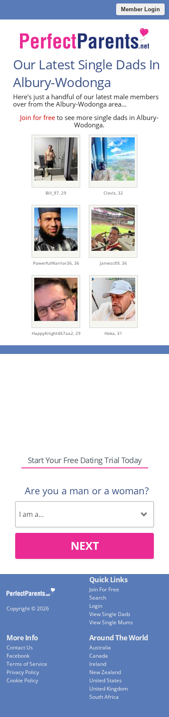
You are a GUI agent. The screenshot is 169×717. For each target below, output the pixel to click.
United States (105, 680)
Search (97, 597)
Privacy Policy (22, 672)
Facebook (17, 655)
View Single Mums (111, 622)
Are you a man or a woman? (87, 490)
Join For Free (104, 589)
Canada (98, 655)
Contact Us (19, 647)
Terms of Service (26, 664)
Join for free (37, 117)
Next (85, 545)
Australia (100, 647)
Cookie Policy (22, 680)
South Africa (104, 697)
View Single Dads (109, 614)
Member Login (140, 9)
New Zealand (105, 672)
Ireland (97, 664)
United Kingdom (108, 688)
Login (95, 606)
